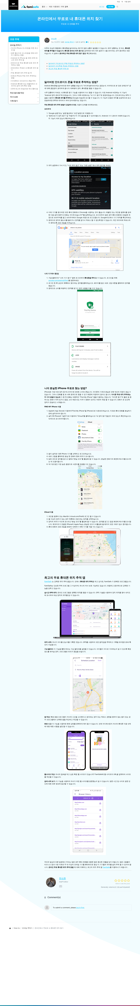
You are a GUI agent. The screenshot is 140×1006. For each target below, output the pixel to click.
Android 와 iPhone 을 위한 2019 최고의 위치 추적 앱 (24, 59)
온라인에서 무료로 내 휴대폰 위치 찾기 (24, 69)
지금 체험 (110, 6)
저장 (118, 1)
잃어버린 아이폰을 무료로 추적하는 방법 (63, 66)
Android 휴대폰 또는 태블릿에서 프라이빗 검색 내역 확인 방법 (24, 85)
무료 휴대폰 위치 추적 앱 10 (21, 73)
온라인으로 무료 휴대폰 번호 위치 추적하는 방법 (24, 64)
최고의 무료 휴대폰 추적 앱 (58, 69)
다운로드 (56, 7)
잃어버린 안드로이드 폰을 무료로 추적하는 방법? (66, 63)
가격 (62, 7)
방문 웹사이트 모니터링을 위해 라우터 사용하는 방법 (24, 54)
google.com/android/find (58, 280)
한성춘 (54, 39)
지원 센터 (128, 1)
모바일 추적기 (69, 42)
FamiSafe (48, 581)
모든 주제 (14, 39)
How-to (17, 928)
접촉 (66, 7)
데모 (50, 7)
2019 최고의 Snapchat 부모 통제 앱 (24, 89)
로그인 (101, 7)
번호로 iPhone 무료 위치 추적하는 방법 (23, 77)
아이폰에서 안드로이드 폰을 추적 (23, 81)
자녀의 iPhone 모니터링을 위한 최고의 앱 (24, 49)
